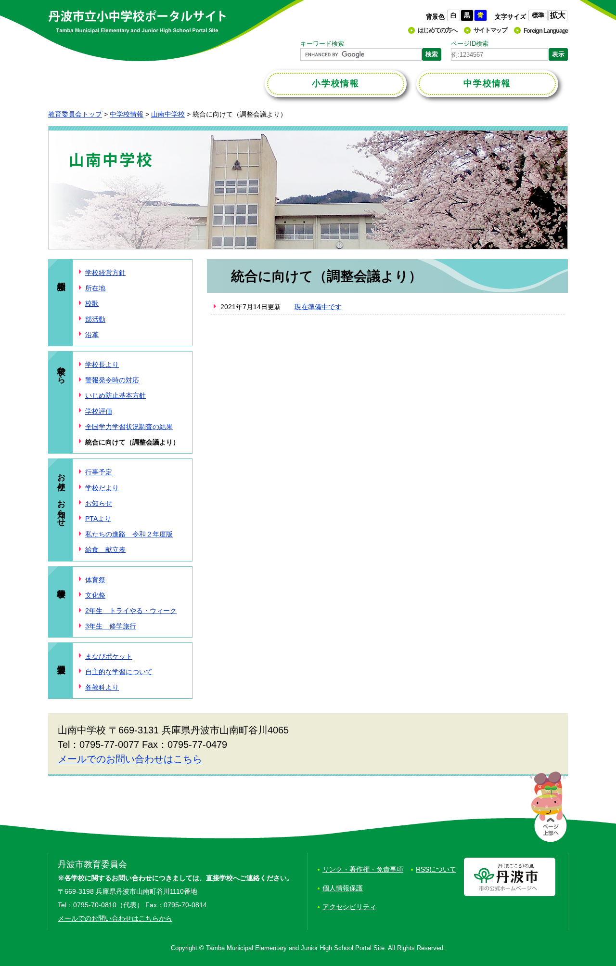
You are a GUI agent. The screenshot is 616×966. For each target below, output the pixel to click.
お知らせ (98, 503)
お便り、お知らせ (61, 495)
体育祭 (95, 580)
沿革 (92, 335)
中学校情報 (126, 114)
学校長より (102, 364)
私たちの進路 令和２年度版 (129, 534)
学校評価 (98, 411)
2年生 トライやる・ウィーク (131, 610)
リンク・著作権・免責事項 (362, 869)
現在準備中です (318, 307)
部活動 (95, 319)
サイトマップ (490, 30)
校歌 (92, 303)
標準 (538, 15)
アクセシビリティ (349, 907)
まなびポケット (108, 656)
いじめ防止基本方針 (115, 395)
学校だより (102, 488)
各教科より (102, 687)
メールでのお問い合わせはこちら (130, 759)
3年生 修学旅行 (110, 626)
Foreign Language (546, 30)
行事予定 (98, 472)
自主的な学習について (119, 672)
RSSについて (436, 869)
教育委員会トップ (75, 114)
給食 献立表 (105, 549)
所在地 (95, 288)
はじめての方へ (437, 30)
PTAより (98, 518)
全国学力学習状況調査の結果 (129, 427)
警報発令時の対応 (112, 380)
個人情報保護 (342, 888)
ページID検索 (469, 43)
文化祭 (95, 595)
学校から (61, 370)
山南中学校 (168, 114)
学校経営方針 (105, 272)
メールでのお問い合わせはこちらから (115, 918)
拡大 (557, 15)
